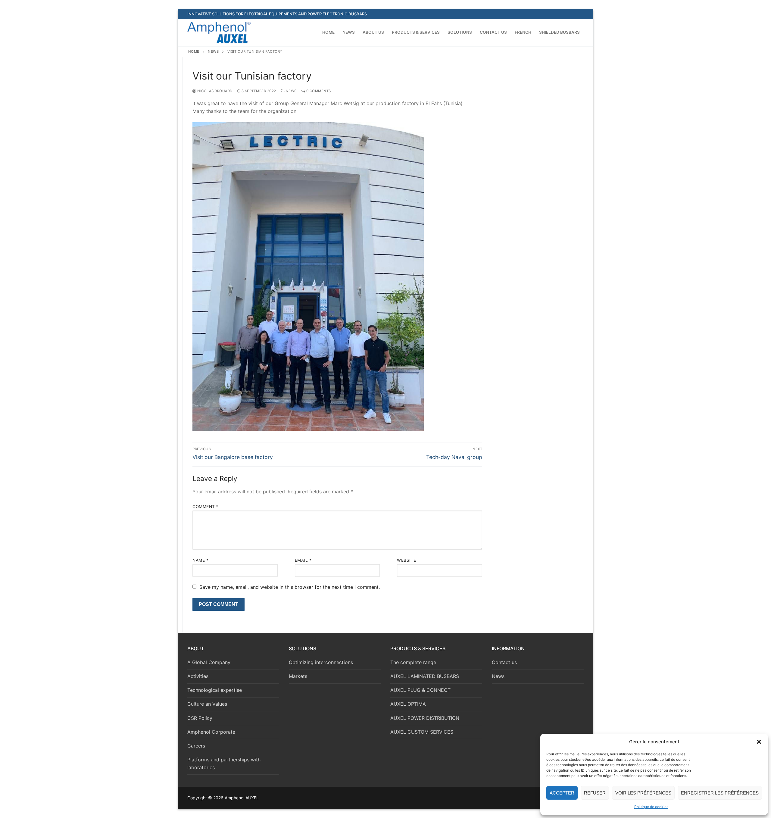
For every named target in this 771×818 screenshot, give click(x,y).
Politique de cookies (651, 806)
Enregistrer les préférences (720, 792)
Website (406, 560)
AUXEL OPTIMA (408, 704)
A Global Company (208, 662)
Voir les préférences (643, 792)
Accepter (562, 792)
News (213, 51)
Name (200, 560)
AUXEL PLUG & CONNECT (420, 690)
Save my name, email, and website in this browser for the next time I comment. (289, 587)
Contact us (504, 662)
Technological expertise (214, 690)
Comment (205, 506)
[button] (759, 742)
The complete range (413, 662)
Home (193, 51)
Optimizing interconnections (321, 662)
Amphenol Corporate (211, 732)
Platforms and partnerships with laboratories (224, 763)
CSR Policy (199, 718)
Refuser (595, 792)
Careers (196, 746)
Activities (197, 676)
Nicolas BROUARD (214, 91)
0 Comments (318, 91)
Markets (298, 676)
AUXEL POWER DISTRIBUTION (424, 718)
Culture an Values (207, 704)
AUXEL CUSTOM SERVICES (421, 732)
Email (303, 560)
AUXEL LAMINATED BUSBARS (424, 676)
